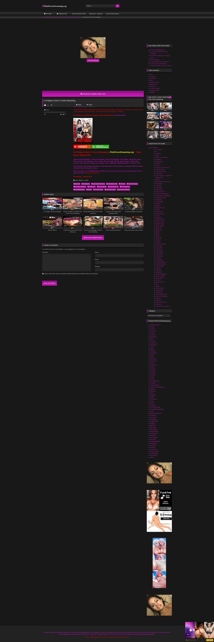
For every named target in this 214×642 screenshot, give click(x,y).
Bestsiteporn (154, 443)
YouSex (152, 333)
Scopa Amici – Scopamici (95, 13)
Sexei (152, 347)
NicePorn (153, 335)
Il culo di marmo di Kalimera (158, 63)
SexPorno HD (159, 282)
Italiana (157, 205)
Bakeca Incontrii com (161, 157)
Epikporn (152, 447)
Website (97, 266)
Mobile (157, 232)
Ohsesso (158, 240)
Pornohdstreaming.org (156, 409)
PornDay (152, 371)
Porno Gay (158, 246)
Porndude (153, 445)
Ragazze (158, 268)
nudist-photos (154, 453)
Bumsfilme (153, 359)
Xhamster (158, 304)
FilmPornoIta (92, 186)
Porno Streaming (125, 186)
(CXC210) (77, 183)
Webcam (158, 298)
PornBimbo (153, 365)
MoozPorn (153, 415)
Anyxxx (152, 401)
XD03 (152, 411)
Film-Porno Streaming (53, 17)
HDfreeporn (153, 345)
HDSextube (153, 429)
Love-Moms (153, 449)
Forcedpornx (154, 437)
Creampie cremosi (160, 171)
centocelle (153, 78)
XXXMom (153, 369)
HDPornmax (153, 433)
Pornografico (159, 260)
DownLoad (87, 176)
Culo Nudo (158, 173)
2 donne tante (120, 115)
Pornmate (153, 427)
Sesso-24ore (159, 278)
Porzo (152, 357)
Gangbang (158, 199)
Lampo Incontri (159, 214)
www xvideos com (160, 302)
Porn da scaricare (160, 244)
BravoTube (153, 361)
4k (156, 151)
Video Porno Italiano (161, 296)
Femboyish (158, 187)
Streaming (77, 176)
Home (44, 17)
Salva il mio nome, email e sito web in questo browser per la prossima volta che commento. (71, 273)
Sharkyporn (153, 419)
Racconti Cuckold (160, 264)
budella (152, 92)
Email (97, 259)
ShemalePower (154, 381)
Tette (156, 284)
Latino (157, 216)
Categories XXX (62, 13)
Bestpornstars (154, 431)
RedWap (152, 395)
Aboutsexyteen (154, 451)
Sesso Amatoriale (65, 17)
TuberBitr (153, 383)
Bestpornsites (154, 421)
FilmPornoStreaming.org (55, 6)
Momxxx (157, 236)
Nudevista (158, 238)
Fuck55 (152, 379)
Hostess (157, 203)
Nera (151, 74)
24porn (152, 397)
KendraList (153, 343)
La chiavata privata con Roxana (159, 61)
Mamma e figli (159, 222)
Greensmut (153, 399)
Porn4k (152, 329)
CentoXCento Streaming (99, 183)
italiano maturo (154, 82)
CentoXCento (86, 183)
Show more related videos (93, 237)
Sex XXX (158, 280)
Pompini (157, 242)
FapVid (152, 367)
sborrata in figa (154, 90)
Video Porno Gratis (110, 189)
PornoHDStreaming (79, 189)
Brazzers (158, 163)
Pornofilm (158, 258)
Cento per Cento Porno (162, 167)
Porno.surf (153, 331)
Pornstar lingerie (160, 262)
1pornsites (153, 417)
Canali (157, 165)
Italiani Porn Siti (160, 208)
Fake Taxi (158, 185)
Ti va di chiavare (155, 88)
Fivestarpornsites (155, 441)
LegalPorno (158, 218)
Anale (157, 155)
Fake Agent (158, 183)
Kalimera (152, 76)
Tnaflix (157, 286)
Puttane (90, 189)
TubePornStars (154, 385)
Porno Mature (159, 252)
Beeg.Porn (153, 337)
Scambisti (158, 270)
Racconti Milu (159, 266)
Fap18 (152, 403)
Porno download (102, 186)
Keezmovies (159, 212)
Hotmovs (152, 375)
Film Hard (122, 183)
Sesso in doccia (160, 276)
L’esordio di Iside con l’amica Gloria (160, 65)
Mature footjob (159, 226)
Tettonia (152, 86)
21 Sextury (158, 149)
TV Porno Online (99, 189)
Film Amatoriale (160, 191)
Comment (45, 252)
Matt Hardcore (159, 224)
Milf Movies (158, 230)
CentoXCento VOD (134, 163)
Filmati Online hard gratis (162, 195)
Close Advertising (93, 60)
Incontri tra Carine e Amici (79, 13)
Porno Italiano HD (114, 186)
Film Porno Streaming (80, 186)
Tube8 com (158, 292)
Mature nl (158, 228)
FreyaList (153, 341)
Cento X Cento (159, 169)
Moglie (157, 234)
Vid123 (152, 377)
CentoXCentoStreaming (157, 387)
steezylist (153, 439)
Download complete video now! (93, 94)
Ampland (158, 153)
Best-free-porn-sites (156, 413)
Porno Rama (159, 256)
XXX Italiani (153, 147)
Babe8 (152, 349)
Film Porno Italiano (133, 183)
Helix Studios (159, 201)
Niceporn (153, 405)
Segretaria (158, 272)
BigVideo (153, 425)
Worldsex (158, 300)
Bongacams (159, 161)
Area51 (152, 327)
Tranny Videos (159, 288)
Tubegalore (153, 353)
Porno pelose (159, 254)
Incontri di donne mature (112, 13)
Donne (157, 179)
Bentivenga (153, 84)
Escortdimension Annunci (163, 181)
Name (97, 252)
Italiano (157, 210)
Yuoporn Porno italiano (162, 306)
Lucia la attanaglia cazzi (157, 49)
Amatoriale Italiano (75, 17)
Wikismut (153, 391)
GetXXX (152, 389)
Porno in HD (159, 248)
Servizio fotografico (161, 274)
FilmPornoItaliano (155, 325)
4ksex (152, 393)
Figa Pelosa (159, 189)
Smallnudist (153, 455)
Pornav (152, 363)
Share (90, 104)
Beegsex (152, 423)
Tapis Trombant (154, 59)
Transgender (159, 290)
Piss (151, 80)
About (79, 104)
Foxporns (153, 351)
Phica (152, 339)
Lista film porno (160, 220)
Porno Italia (158, 250)
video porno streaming (124, 189)
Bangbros (158, 159)
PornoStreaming (155, 407)
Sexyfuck (153, 373)
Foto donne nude (160, 197)
